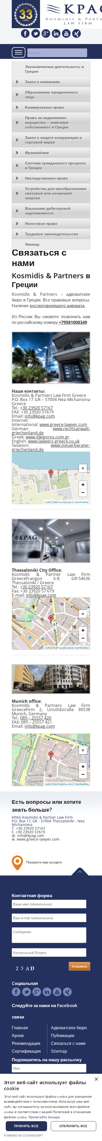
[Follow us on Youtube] (66, 33)
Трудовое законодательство (51, 234)
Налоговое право (41, 223)
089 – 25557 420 (35, 718)
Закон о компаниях (42, 82)
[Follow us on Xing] (76, 33)
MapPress (57, 502)
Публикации (62, 1035)
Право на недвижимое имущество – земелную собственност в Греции (47, 122)
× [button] (96, 1079)
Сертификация (26, 1051)
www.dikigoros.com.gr (47, 437)
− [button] (83, 492)
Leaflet (48, 502)
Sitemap (32, 244)
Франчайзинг (37, 153)
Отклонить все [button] (73, 1126)
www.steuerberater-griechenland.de (51, 447)
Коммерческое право (44, 107)
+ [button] (83, 485)
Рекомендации (26, 1043)
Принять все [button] (26, 1126)
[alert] (51, 1107)
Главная (20, 1028)
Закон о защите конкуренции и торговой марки (53, 139)
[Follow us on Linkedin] (56, 33)
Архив (18, 1035)
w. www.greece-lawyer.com (35, 839)
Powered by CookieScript (23, 1135)
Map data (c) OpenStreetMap (76, 502)
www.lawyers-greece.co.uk (54, 441)
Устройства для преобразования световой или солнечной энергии (55, 193)
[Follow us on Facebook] (25, 33)
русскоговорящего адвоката (57, 306)
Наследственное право (46, 178)
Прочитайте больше (44, 1117)
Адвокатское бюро (69, 1028)
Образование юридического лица (51, 94)
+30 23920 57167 (36, 408)
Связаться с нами (68, 1043)
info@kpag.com (40, 416)
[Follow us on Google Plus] (45, 33)
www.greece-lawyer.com (63, 424)
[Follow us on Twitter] (35, 33)
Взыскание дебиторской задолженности (48, 210)
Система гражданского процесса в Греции (55, 165)
